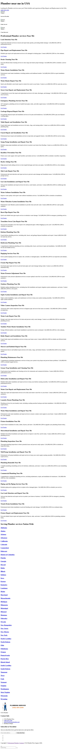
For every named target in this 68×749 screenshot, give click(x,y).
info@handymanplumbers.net (11, 722)
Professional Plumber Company (16, 743)
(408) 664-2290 (5, 10)
